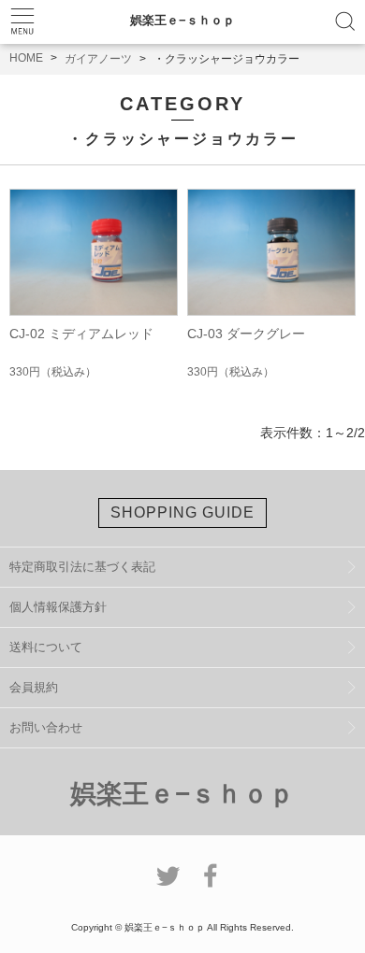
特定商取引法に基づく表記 (82, 567)
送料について (45, 647)
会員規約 (33, 687)
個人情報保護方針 (58, 607)
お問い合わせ (45, 727)
